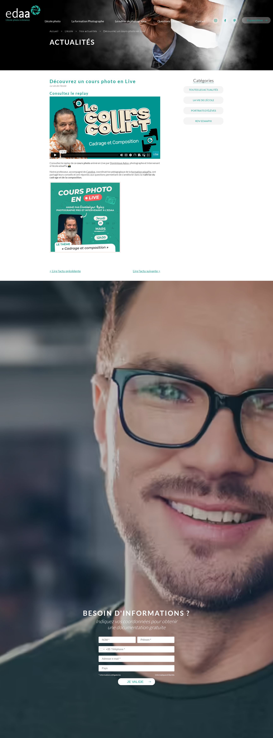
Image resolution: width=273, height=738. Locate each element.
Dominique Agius (119, 163)
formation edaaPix (141, 171)
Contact (200, 21)
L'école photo (53, 21)
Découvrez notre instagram (215, 20)
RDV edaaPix (203, 121)
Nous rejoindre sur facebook (225, 20)
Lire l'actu (146, 271)
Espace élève (255, 20)
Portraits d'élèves (203, 110)
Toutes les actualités (203, 89)
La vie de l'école (203, 100)
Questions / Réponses (171, 21)
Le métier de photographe (130, 21)
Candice (90, 171)
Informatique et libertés (164, 675)
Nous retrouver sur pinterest (234, 20)
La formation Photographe (88, 21)
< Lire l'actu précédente (65, 271)
